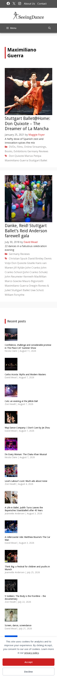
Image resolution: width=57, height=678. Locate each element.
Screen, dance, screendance (18, 625)
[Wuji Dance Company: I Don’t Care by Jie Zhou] (11, 421)
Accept (29, 662)
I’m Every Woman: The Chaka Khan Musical (26, 454)
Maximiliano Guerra (16, 160)
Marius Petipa (33, 156)
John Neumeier (14, 276)
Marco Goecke (13, 281)
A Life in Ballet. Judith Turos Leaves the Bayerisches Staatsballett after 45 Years (24, 509)
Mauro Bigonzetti (32, 281)
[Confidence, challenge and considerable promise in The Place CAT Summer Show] (11, 339)
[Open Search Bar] (49, 28)
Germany (32, 151)
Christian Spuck (18, 258)
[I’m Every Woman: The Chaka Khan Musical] (11, 448)
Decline (28, 671)
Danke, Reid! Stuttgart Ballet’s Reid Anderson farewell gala (26, 230)
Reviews (43, 151)
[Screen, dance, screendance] (11, 619)
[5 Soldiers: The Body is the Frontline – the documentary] (11, 590)
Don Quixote (16, 156)
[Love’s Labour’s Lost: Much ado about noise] (11, 475)
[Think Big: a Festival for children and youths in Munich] (11, 560)
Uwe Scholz (37, 290)
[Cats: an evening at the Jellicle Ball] (11, 395)
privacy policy (31, 652)
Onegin (33, 285)
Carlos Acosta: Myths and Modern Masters (25, 374)
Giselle (31, 263)
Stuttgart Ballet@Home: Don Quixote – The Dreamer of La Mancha (27, 123)
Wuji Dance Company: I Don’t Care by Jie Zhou (27, 427)
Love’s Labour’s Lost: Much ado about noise (26, 481)
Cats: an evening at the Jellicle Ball (21, 401)
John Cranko (32, 267)
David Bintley (36, 258)
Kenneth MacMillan (34, 276)
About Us (29, 3)
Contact (42, 3)
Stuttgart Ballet (38, 160)
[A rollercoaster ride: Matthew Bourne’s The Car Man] (11, 531)
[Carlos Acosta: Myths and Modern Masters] (11, 368)
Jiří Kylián (19, 267)
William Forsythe (14, 294)
